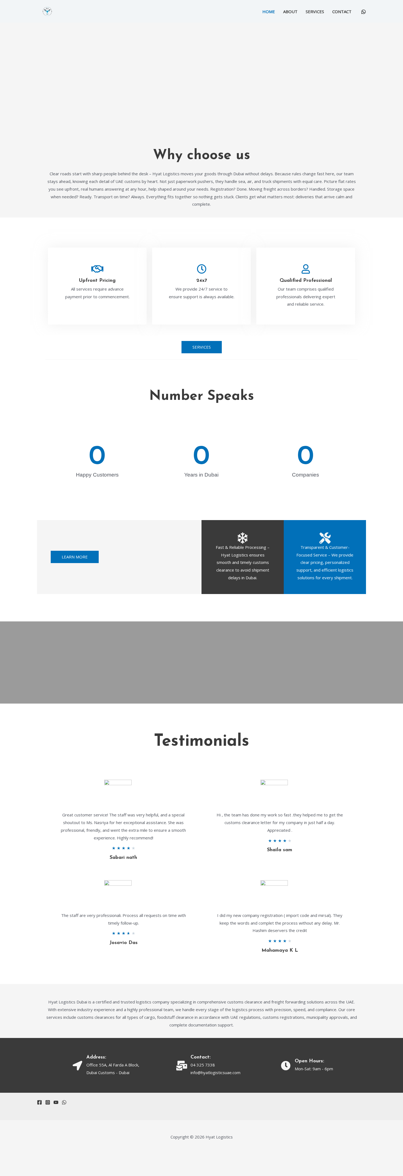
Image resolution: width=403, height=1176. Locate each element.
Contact (341, 11)
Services (315, 11)
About (290, 11)
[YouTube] (55, 1102)
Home (268, 11)
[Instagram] (47, 1102)
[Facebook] (39, 1102)
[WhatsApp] (363, 11)
